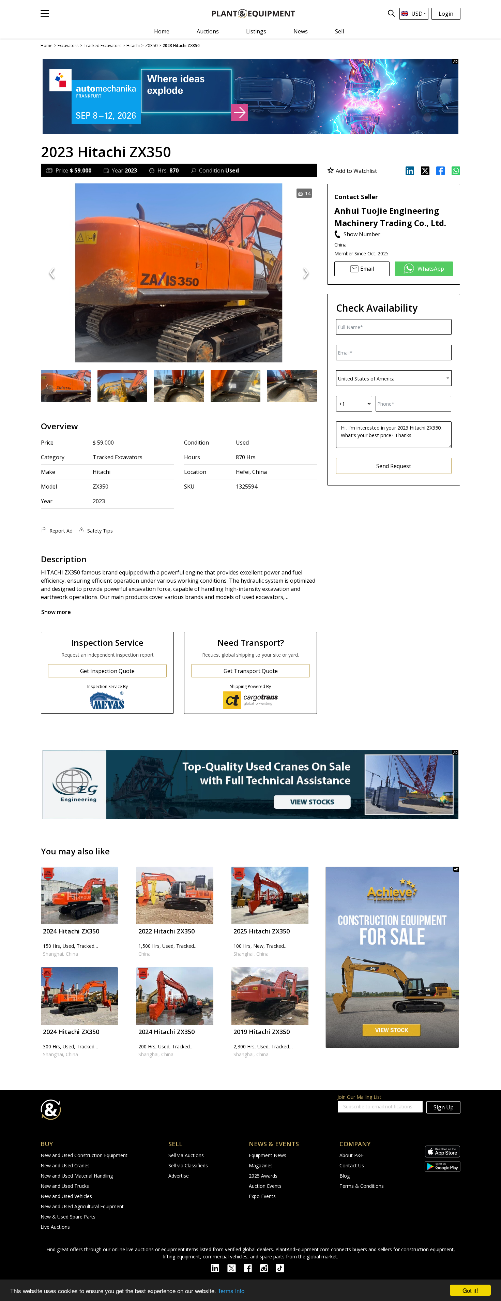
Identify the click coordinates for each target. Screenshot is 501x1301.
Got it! (470, 1290)
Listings (256, 31)
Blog (344, 1175)
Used (242, 442)
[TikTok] (283, 1267)
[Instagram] (268, 1267)
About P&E (351, 1155)
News (300, 31)
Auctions (208, 31)
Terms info (231, 1290)
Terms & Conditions (361, 1186)
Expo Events (262, 1196)
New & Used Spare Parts (68, 1216)
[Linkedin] (219, 1267)
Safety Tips (100, 530)
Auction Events (265, 1186)
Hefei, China (251, 472)
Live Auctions (55, 1227)
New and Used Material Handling (77, 1175)
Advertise (178, 1175)
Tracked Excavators (117, 457)
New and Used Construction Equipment (84, 1155)
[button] (45, 13)
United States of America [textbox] (366, 378)
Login (446, 13)
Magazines (261, 1165)
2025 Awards (263, 1175)
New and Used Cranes (65, 1165)
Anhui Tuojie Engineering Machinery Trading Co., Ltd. (390, 216)
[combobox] (394, 378)
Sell (339, 31)
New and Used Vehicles (66, 1196)
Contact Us (351, 1165)
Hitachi (101, 472)
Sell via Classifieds (188, 1165)
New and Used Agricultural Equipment (82, 1206)
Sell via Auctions (186, 1155)
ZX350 (100, 486)
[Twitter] (235, 1267)
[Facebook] (252, 1267)
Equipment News (267, 1155)
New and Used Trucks (65, 1186)
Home (161, 31)
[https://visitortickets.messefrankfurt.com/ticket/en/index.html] (250, 96)
